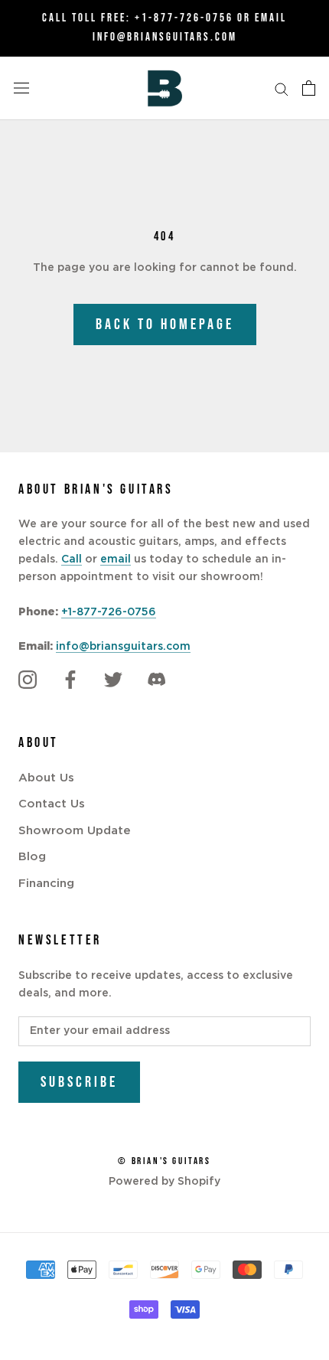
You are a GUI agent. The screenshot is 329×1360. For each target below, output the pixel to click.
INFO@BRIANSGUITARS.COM (165, 37)
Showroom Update (74, 831)
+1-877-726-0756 (184, 18)
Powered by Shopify (164, 1181)
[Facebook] (70, 680)
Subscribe (79, 1082)
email (115, 559)
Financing (46, 884)
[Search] (281, 88)
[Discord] (156, 680)
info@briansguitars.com (123, 646)
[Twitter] (113, 680)
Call (71, 559)
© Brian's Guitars (164, 1161)
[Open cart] (308, 88)
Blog (32, 857)
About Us (46, 778)
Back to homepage (165, 324)
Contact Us (51, 804)
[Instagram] (27, 680)
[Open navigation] (21, 88)
